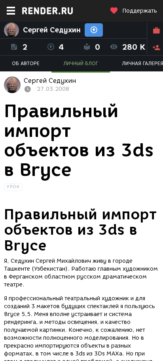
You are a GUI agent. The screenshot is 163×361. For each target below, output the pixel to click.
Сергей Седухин (52, 30)
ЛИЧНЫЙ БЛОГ (80, 63)
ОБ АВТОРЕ (26, 63)
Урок (13, 186)
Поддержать (139, 10)
